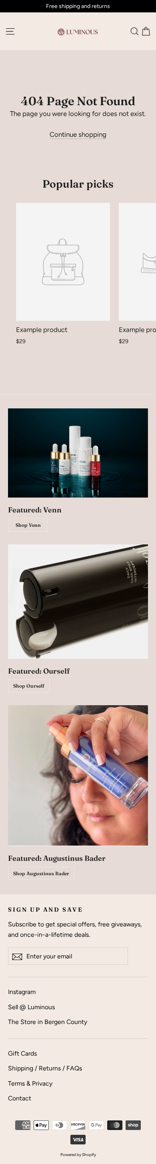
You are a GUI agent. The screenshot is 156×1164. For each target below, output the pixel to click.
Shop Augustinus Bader (41, 873)
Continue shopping (78, 134)
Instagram (22, 992)
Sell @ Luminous (31, 1007)
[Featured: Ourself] (78, 601)
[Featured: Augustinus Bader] (78, 775)
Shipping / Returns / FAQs (45, 1068)
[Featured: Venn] (78, 453)
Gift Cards (22, 1053)
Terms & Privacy (30, 1083)
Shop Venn (28, 525)
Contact (19, 1098)
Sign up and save (45, 909)
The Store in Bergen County (47, 1022)
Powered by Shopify (78, 1154)
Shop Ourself (28, 686)
